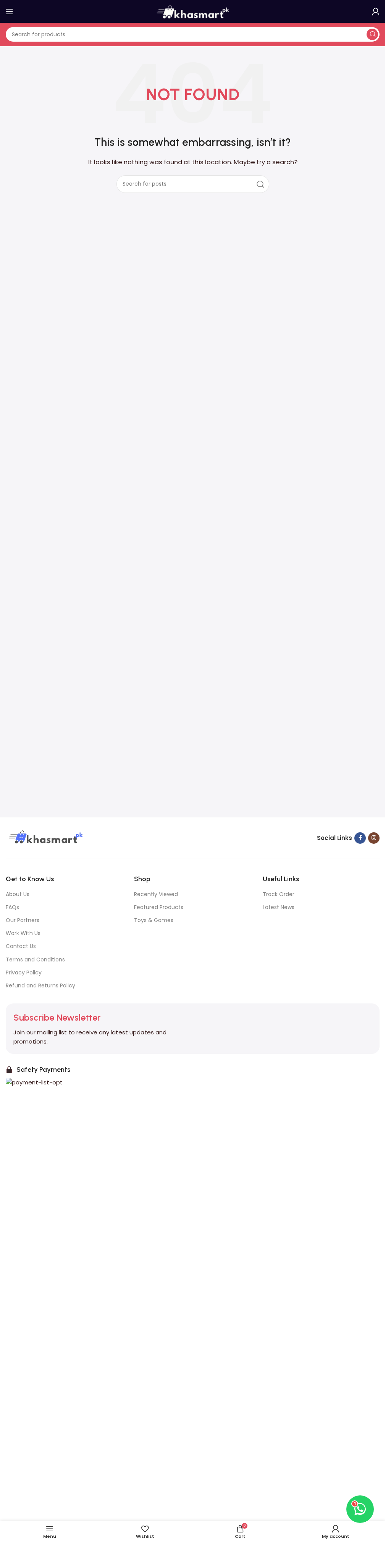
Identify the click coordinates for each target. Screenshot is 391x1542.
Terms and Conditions (35, 959)
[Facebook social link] (360, 838)
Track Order (278, 894)
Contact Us (21, 946)
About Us (17, 894)
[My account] (375, 11)
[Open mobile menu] (9, 11)
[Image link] (45, 837)
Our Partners (22, 920)
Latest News (278, 907)
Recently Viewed (156, 894)
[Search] (372, 34)
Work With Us (23, 933)
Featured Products (158, 907)
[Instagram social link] (374, 838)
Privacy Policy (24, 972)
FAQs (12, 907)
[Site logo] (193, 11)
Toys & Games (153, 920)
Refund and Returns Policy (40, 985)
